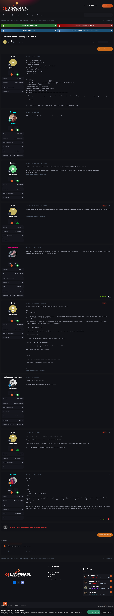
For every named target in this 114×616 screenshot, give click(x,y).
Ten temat (104, 15)
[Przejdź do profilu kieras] (13, 118)
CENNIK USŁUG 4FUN (29, 30)
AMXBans (53, 574)
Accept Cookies (94, 612)
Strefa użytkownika (18, 15)
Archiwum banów (21, 43)
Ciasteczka (23, 605)
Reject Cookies (107, 612)
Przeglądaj (41, 15)
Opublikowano (33, 56)
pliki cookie (22, 612)
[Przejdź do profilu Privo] (13, 480)
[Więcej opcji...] (109, 57)
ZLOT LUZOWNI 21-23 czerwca (94, 586)
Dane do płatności (55, 579)
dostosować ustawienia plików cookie (64, 612)
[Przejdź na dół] (5, 608)
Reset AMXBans (92, 592)
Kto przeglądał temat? (105, 49)
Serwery (30, 15)
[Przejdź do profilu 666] (5, 42)
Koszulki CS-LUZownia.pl (94, 581)
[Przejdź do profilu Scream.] (85, 576)
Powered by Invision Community (105, 606)
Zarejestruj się (107, 5)
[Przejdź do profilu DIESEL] (85, 593)
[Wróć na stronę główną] (5, 603)
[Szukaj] (111, 15)
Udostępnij (92, 42)
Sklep (51, 577)
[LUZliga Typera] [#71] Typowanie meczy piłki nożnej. (85, 30)
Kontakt (16, 605)
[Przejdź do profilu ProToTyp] (85, 587)
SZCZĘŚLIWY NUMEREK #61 (29, 25)
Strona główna (54, 572)
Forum (6, 15)
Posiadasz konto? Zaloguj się (92, 5)
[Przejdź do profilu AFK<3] (13, 169)
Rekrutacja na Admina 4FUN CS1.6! (85, 25)
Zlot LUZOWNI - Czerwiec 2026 (94, 576)
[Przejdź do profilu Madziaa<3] (13, 253)
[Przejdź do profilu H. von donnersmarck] (13, 383)
